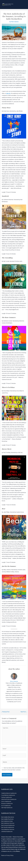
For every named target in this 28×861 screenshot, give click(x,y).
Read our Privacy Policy (7, 855)
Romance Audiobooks (7, 803)
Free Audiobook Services (7, 829)
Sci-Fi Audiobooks (6, 805)
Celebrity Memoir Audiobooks (9, 793)
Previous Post (5, 711)
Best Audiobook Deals (7, 821)
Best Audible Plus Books (7, 819)
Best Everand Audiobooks (8, 825)
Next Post (24, 711)
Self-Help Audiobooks (6, 807)
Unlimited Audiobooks (7, 831)
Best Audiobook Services (7, 823)
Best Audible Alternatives (7, 817)
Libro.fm (8, 93)
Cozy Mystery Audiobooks (8, 795)
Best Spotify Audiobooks (7, 827)
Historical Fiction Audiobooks (8, 799)
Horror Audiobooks (6, 801)
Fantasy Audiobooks (6, 797)
